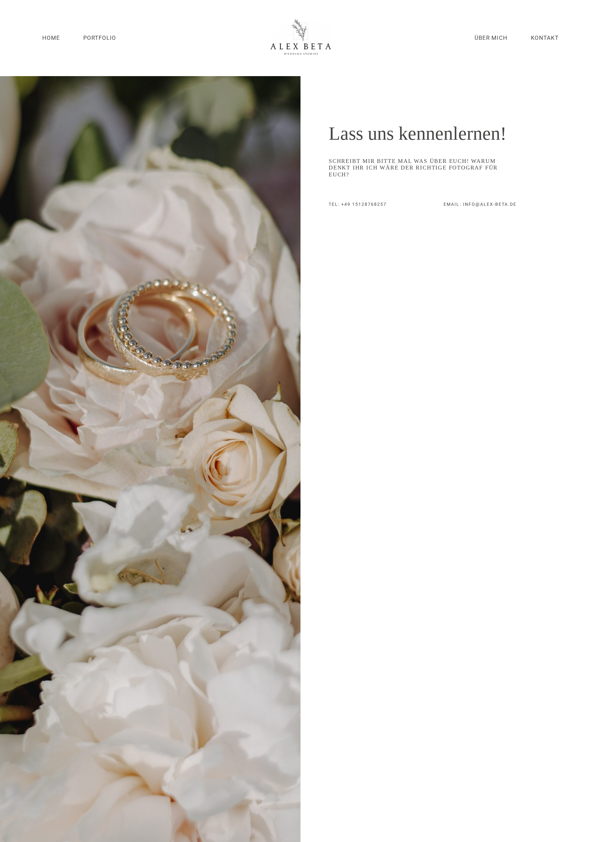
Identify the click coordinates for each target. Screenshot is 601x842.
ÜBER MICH (491, 38)
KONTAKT (545, 38)
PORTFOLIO (99, 38)
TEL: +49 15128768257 (358, 204)
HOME (51, 38)
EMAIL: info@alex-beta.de (480, 204)
